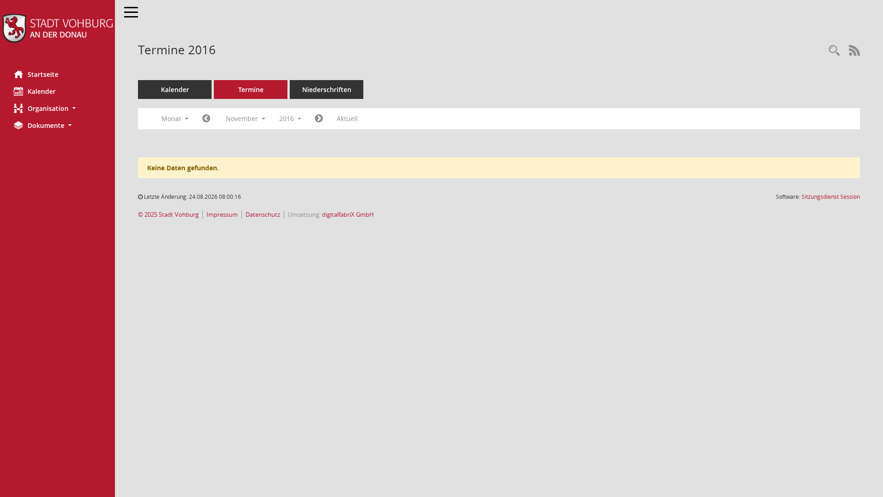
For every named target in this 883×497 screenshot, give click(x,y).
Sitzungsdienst (831, 197)
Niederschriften (326, 89)
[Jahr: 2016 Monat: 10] (206, 118)
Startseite (43, 74)
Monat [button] (172, 118)
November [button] (243, 118)
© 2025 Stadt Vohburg (168, 215)
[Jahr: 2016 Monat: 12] (319, 118)
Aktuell (347, 118)
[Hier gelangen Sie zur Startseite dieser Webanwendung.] (57, 28)
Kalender (42, 91)
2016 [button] (287, 118)
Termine (251, 89)
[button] (57, 108)
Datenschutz (263, 215)
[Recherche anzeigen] (834, 50)
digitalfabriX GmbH (348, 215)
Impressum (222, 215)
